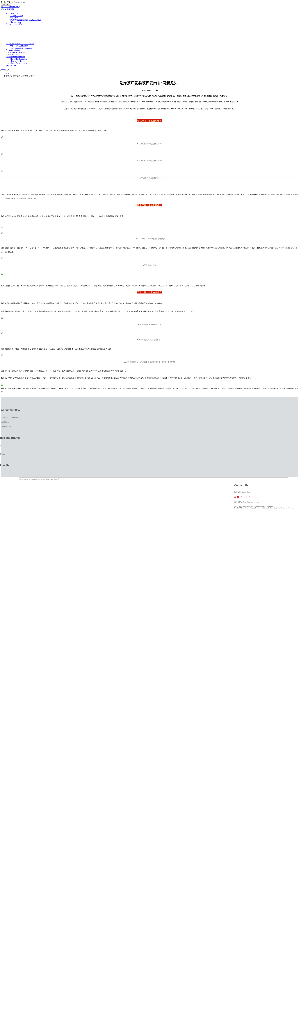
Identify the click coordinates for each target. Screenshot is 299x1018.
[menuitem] (16, 16)
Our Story (5, 422)
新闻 (7, 73)
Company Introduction (10, 417)
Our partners (6, 426)
